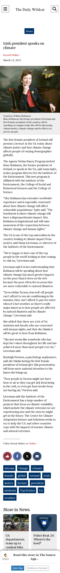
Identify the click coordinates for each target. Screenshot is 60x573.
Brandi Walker (11, 55)
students (10, 490)
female (9, 475)
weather (9, 498)
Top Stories (27, 490)
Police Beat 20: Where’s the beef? (44, 539)
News (29, 31)
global (22, 475)
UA (41, 490)
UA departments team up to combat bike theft (15, 543)
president (37, 483)
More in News (16, 509)
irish (47, 475)
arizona (9, 468)
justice (8, 483)
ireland (34, 475)
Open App (18, 568)
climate (37, 468)
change (23, 468)
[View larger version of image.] (30, 89)
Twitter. (32, 443)
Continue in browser (37, 568)
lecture (22, 483)
